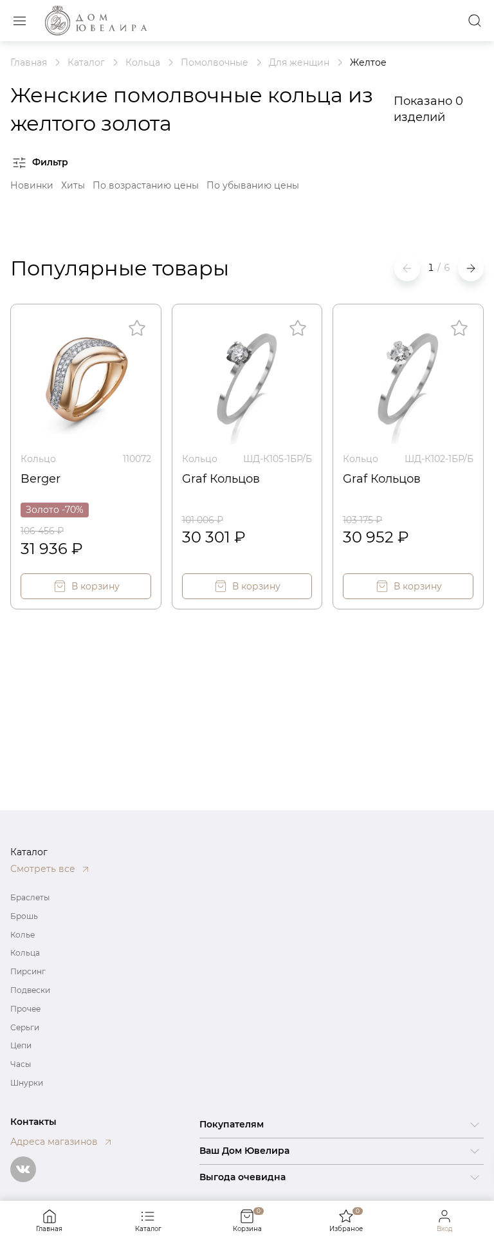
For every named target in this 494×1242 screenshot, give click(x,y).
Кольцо (38, 459)
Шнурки (26, 1083)
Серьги (24, 1027)
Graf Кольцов (221, 479)
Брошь (24, 916)
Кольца (25, 953)
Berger (40, 479)
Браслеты (30, 897)
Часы (20, 1064)
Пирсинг (28, 971)
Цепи (21, 1045)
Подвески (30, 990)
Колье (22, 935)
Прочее (25, 1009)
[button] (471, 268)
